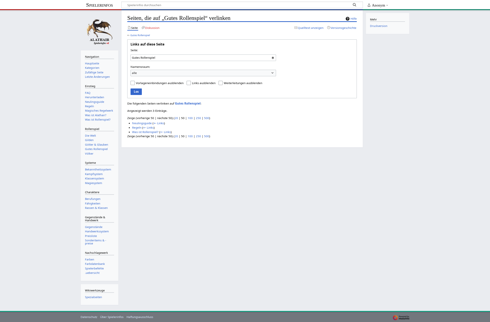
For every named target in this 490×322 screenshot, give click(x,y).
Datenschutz (89, 317)
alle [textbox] (134, 73)
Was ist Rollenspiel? (145, 132)
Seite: (134, 50)
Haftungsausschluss (140, 317)
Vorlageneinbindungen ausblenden (160, 83)
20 (176, 118)
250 (198, 118)
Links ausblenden (204, 83)
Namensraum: (140, 67)
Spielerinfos (99, 5)
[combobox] (203, 57)
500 (206, 118)
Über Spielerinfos (111, 317)
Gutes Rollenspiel (140, 35)
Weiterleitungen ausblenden (243, 83)
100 (190, 118)
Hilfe (353, 18)
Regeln (136, 127)
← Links (159, 123)
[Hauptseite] (99, 29)
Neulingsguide (142, 123)
